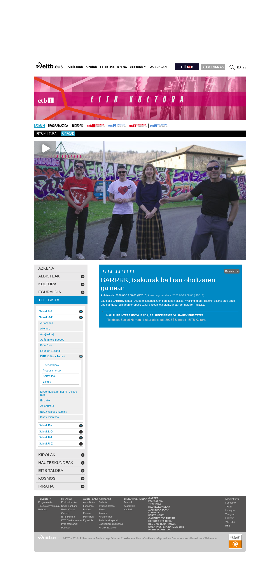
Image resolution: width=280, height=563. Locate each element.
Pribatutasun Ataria (91, 538)
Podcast (65, 527)
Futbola (103, 502)
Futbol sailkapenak (109, 520)
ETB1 (95, 126)
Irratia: (66, 498)
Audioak (128, 509)
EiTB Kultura (197, 319)
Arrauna (103, 513)
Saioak (39, 126)
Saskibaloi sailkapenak (111, 524)
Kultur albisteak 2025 (157, 319)
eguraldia (49, 292)
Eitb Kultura (46, 133)
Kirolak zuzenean (108, 527)
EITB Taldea (50, 470)
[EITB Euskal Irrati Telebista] (49, 65)
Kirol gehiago (105, 516)
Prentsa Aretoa (159, 529)
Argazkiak (129, 506)
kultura (47, 284)
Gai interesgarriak (161, 518)
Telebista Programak (49, 506)
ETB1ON (129, 125)
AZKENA (46, 268)
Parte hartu (156, 515)
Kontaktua (196, 538)
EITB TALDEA (213, 66)
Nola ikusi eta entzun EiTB (166, 526)
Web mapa (211, 538)
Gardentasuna (180, 538)
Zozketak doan (158, 509)
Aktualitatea (89, 502)
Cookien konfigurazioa (156, 538)
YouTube (230, 522)
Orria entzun (231, 271)
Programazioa (58, 126)
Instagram (230, 510)
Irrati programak (69, 524)
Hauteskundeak (159, 506)
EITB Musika (68, 516)
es (244, 67)
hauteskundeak (55, 462)
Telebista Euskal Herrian (124, 319)
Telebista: (45, 498)
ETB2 (116, 126)
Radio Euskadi (69, 506)
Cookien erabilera (131, 538)
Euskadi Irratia (69, 502)
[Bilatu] (232, 67)
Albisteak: (90, 498)
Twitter (228, 506)
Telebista (48, 300)
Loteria (153, 512)
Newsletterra (232, 499)
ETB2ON (150, 125)
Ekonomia (88, 506)
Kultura (87, 513)
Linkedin (229, 518)
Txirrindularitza (107, 506)
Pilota (102, 509)
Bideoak (77, 126)
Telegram (230, 514)
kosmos (47, 478)
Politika (87, 509)
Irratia (46, 486)
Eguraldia (88, 520)
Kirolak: (105, 498)
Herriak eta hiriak (160, 521)
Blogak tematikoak (162, 524)
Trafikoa (154, 504)
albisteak (49, 276)
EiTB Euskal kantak (71, 520)
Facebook (230, 502)
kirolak (46, 455)
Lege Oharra (112, 538)
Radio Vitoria (68, 509)
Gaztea (65, 513)
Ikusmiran (88, 516)
